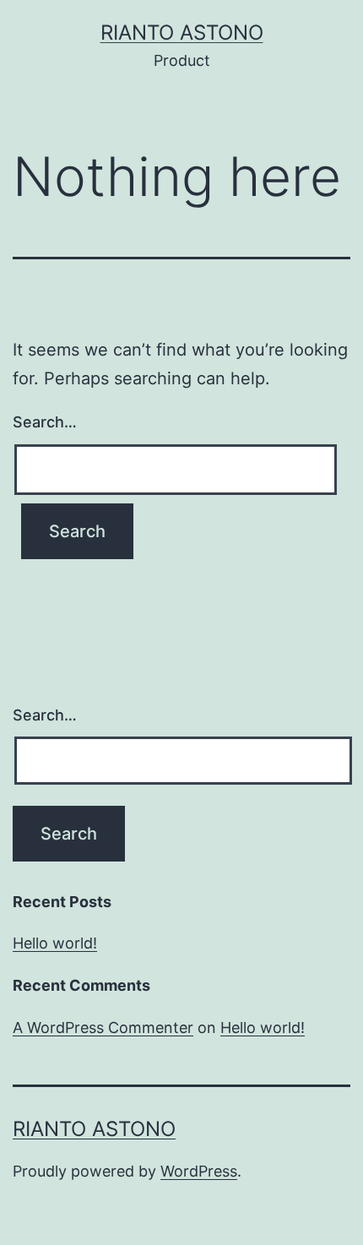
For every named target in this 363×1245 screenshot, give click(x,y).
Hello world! (55, 943)
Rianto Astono (181, 32)
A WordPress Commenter (103, 1027)
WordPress (198, 1171)
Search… (45, 422)
